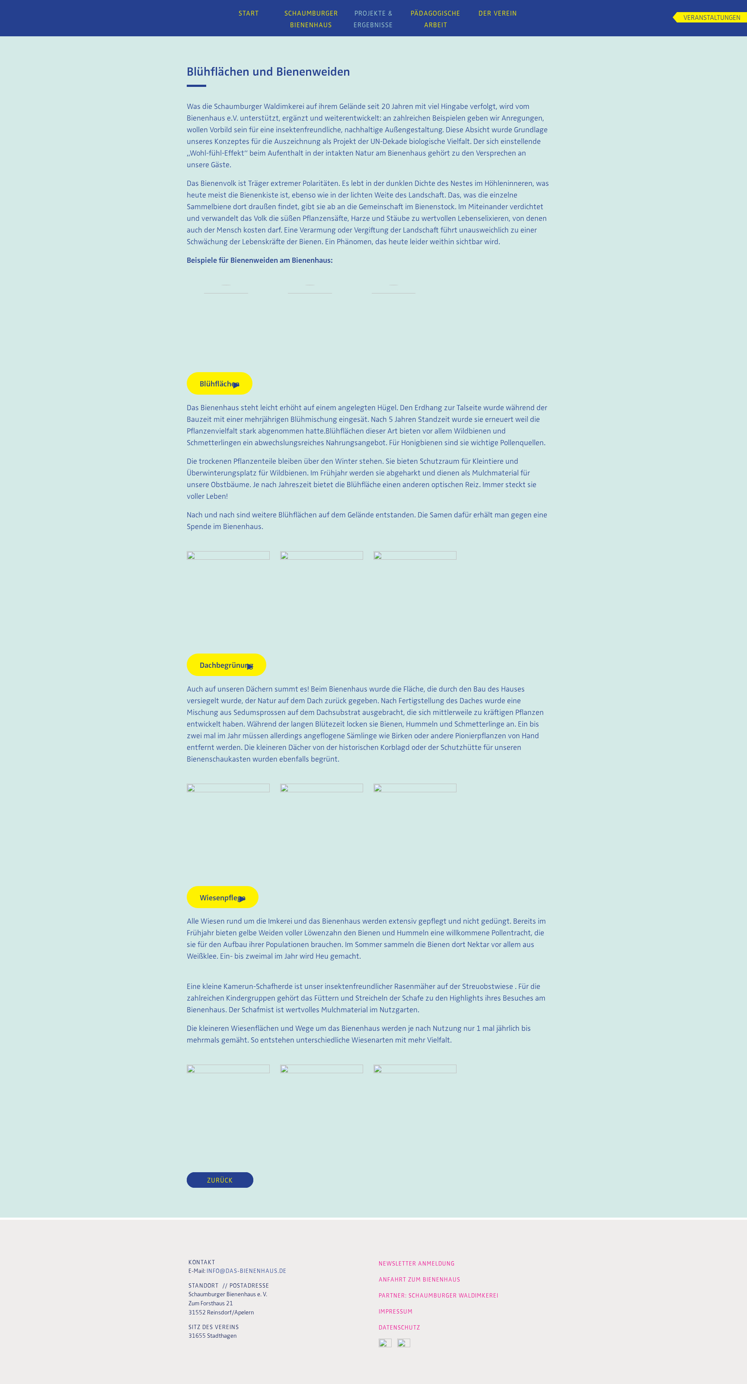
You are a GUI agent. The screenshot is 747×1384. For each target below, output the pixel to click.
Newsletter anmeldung (417, 1263)
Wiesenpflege (223, 897)
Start (249, 13)
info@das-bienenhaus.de (247, 1270)
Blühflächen (219, 383)
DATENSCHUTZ (399, 1327)
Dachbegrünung (226, 664)
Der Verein (498, 13)
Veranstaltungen (712, 17)
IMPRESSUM (396, 1311)
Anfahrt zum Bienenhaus (419, 1279)
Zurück (220, 1180)
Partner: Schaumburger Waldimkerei (438, 1295)
